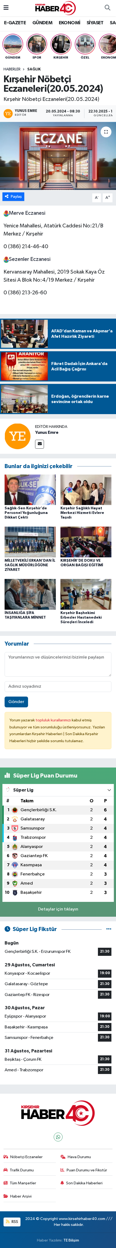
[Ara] (107, 8)
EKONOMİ (69, 23)
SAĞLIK (34, 69)
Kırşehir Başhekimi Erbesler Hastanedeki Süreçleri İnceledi (81, 617)
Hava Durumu (79, 1157)
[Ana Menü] (6, 8)
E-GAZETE (15, 23)
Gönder (16, 702)
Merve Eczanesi (27, 213)
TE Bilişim (71, 1240)
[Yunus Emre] (17, 436)
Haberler (12, 69)
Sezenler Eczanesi (29, 259)
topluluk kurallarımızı (54, 720)
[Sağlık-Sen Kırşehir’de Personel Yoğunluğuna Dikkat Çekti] (30, 489)
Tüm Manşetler (23, 1183)
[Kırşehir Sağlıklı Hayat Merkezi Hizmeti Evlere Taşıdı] (86, 489)
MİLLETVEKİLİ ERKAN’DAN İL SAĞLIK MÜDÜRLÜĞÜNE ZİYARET (30, 565)
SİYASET (95, 23)
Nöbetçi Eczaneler (26, 1157)
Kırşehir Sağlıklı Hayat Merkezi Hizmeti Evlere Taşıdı (82, 512)
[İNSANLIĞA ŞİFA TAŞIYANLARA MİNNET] (30, 594)
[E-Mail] (39, 444)
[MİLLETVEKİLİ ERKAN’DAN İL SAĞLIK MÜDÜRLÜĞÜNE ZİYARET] (30, 542)
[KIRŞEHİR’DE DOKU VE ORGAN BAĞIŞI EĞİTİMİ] (86, 542)
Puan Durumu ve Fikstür (87, 1170)
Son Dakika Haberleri (84, 1183)
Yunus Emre (47, 432)
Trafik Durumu (22, 1170)
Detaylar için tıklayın (58, 909)
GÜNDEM (42, 23)
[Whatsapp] (58, 1137)
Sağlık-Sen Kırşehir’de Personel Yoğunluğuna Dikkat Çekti (26, 512)
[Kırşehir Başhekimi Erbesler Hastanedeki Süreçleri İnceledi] (86, 594)
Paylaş (16, 197)
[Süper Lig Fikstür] (108, 929)
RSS (14, 1222)
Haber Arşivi (21, 1196)
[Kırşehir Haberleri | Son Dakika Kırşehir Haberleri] (55, 8)
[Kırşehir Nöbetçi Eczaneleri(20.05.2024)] (58, 156)
